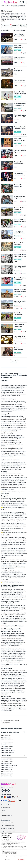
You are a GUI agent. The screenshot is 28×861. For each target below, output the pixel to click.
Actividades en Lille (6, 744)
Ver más (14, 361)
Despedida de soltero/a (18, 5)
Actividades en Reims (6, 776)
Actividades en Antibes (6, 767)
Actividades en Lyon (6, 737)
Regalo (8, 5)
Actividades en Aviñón (6, 769)
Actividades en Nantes (6, 773)
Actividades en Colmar (6, 771)
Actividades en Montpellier (7, 752)
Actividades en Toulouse (7, 746)
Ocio (2, 5)
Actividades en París (6, 735)
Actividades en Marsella (7, 739)
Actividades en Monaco (6, 761)
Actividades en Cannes (6, 759)
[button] (23, 2)
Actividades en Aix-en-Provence (9, 765)
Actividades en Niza (6, 748)
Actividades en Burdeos (7, 742)
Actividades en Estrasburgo (8, 750)
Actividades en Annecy (6, 763)
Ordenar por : (19, 30)
